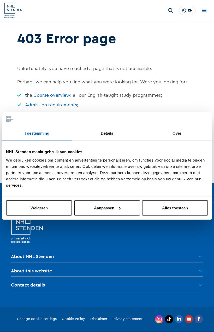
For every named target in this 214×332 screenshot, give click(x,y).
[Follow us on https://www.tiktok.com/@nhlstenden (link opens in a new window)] (169, 319)
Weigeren (39, 207)
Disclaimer (98, 319)
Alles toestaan (175, 207)
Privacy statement (127, 319)
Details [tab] (107, 133)
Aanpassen (104, 207)
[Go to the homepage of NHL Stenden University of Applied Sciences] (13, 10)
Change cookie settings (37, 319)
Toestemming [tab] (37, 133)
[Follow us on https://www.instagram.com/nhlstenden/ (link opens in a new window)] (159, 319)
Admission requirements (51, 104)
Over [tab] (177, 133)
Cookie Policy (73, 319)
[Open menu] (204, 10)
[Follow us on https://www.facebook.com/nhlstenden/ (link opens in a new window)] (199, 319)
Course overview (51, 95)
